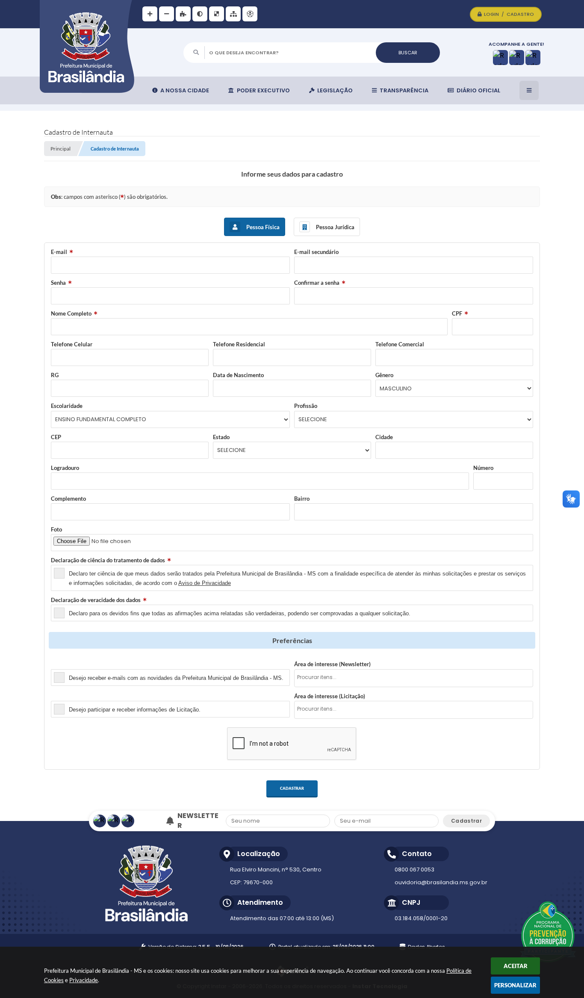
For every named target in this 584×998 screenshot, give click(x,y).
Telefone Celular (71, 344)
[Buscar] (408, 52)
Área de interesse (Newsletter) (332, 664)
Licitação (62, 696)
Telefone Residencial (239, 344)
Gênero (384, 375)
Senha (58, 282)
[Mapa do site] (233, 13)
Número (483, 467)
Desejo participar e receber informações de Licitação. (135, 709)
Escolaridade (67, 405)
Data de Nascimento (238, 375)
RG (55, 375)
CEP (56, 437)
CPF (457, 313)
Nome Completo (71, 313)
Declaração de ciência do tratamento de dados (108, 560)
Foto (56, 529)
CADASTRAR (292, 788)
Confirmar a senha (316, 282)
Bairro (302, 498)
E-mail (59, 251)
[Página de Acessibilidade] (249, 13)
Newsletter (65, 664)
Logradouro (65, 467)
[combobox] (413, 678)
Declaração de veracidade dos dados (96, 599)
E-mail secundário (316, 251)
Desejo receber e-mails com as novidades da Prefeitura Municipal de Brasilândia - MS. (176, 678)
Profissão (305, 405)
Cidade (384, 437)
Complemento (68, 498)
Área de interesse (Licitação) (329, 696)
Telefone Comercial (399, 344)
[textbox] (416, 677)
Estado (221, 437)
